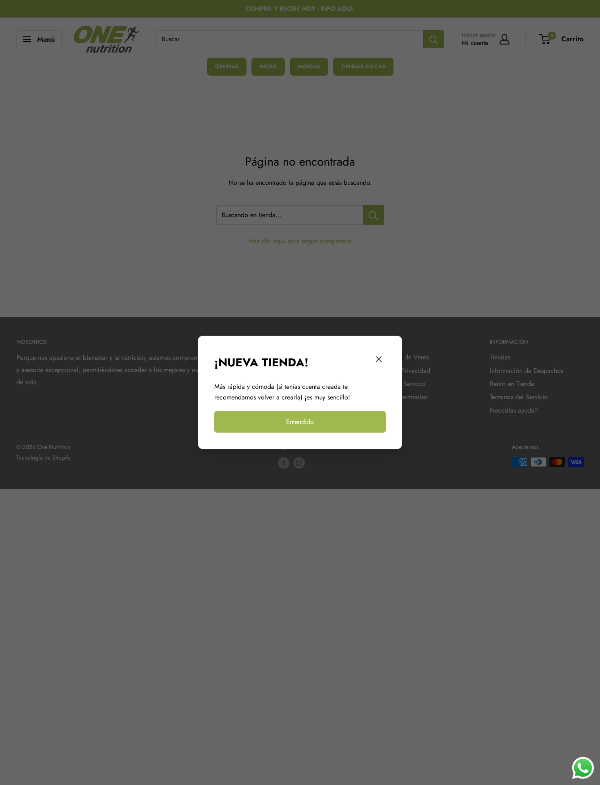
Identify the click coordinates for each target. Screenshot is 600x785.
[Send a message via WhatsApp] (583, 768)
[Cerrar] (379, 361)
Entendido (300, 421)
